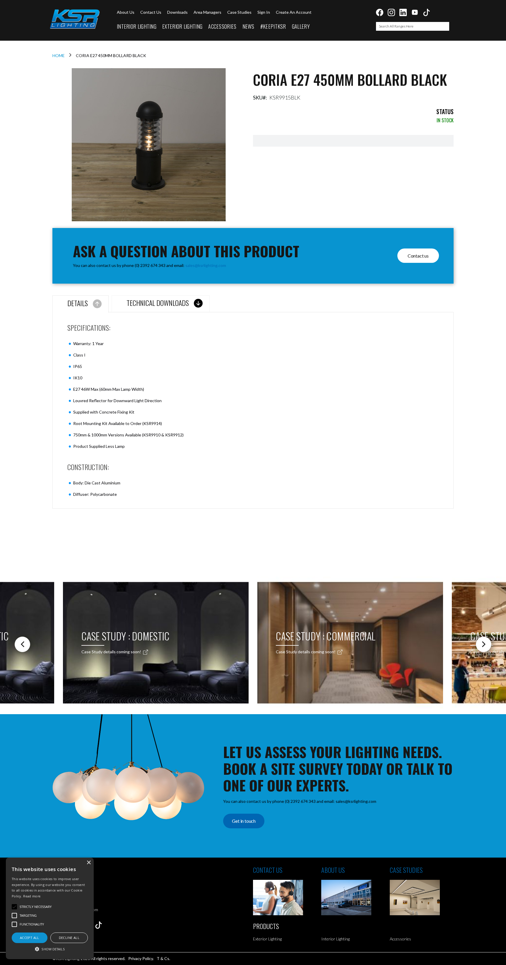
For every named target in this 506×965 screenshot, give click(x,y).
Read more (31, 896)
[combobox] (412, 26)
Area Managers (207, 12)
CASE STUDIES (406, 870)
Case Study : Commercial (325, 635)
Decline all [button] (69, 937)
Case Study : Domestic (125, 635)
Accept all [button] (29, 937)
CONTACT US (267, 870)
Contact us (150, 12)
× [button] (88, 863)
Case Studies (239, 12)
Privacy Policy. (141, 958)
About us (125, 12)
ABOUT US (333, 870)
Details (77, 303)
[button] (50, 949)
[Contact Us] (287, 897)
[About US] (355, 897)
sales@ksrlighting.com (205, 265)
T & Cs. (163, 958)
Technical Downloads (157, 302)
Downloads (177, 12)
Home (58, 55)
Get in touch (244, 821)
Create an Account (294, 12)
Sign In (263, 12)
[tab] (80, 303)
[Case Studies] (424, 897)
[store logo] (74, 19)
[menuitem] (136, 26)
